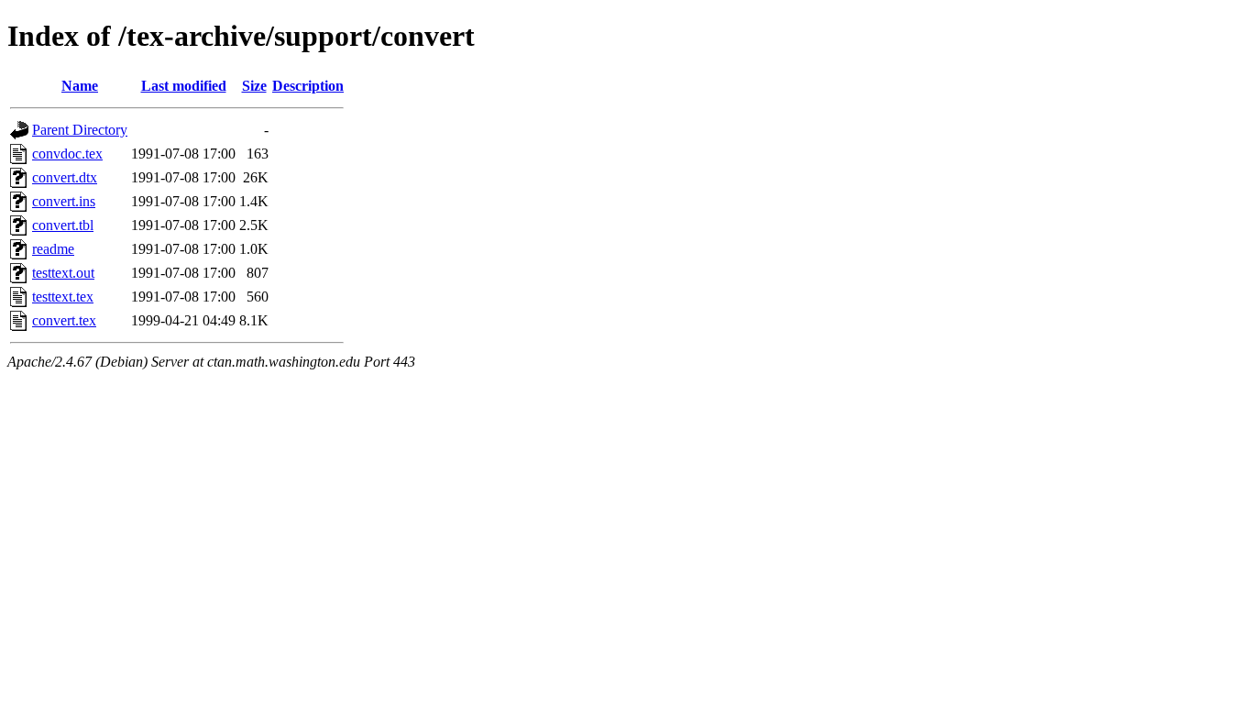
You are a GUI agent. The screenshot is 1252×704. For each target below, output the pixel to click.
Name (79, 86)
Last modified (183, 86)
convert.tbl (62, 225)
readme (53, 249)
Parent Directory (79, 130)
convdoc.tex (67, 153)
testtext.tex (62, 296)
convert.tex (64, 320)
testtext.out (63, 272)
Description (308, 86)
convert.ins (63, 201)
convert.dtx (64, 177)
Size (254, 86)
